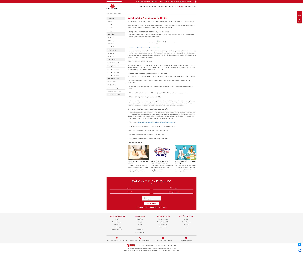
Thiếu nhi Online (163, 227)
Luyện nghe (112, 50)
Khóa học (172, 6)
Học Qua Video (112, 81)
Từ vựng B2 (111, 31)
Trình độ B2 (111, 47)
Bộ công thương (131, 245)
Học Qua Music (112, 85)
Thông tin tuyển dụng (116, 229)
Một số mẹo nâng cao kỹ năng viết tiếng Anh (138, 162)
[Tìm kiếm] (121, 1)
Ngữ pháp (111, 34)
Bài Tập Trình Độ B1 (113, 69)
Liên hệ (194, 6)
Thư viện (180, 6)
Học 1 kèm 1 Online (163, 219)
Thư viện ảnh (117, 224)
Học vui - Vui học (113, 78)
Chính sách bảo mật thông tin (145, 245)
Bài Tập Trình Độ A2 (113, 66)
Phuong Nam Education (148, 6)
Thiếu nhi (186, 227)
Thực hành (112, 59)
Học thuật (186, 224)
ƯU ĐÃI (299, 15)
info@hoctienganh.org (187, 1)
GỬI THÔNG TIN (151, 203)
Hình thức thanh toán (160, 245)
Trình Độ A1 (111, 21)
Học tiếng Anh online (163, 216)
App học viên (140, 229)
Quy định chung (172, 245)
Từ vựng (111, 18)
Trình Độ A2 (111, 24)
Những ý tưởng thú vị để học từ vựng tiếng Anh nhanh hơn (160, 162)
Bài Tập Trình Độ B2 (113, 72)
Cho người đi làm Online (163, 222)
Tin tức (187, 6)
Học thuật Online (163, 224)
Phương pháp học (117, 13)
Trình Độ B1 (111, 28)
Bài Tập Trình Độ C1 (113, 75)
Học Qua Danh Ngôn (113, 88)
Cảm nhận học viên (117, 222)
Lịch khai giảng (162, 6)
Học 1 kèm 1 (186, 219)
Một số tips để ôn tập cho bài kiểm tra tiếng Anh (185, 162)
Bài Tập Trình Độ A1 (113, 62)
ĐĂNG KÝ (299, 21)
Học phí (140, 222)
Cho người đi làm (186, 222)
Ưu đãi (140, 224)
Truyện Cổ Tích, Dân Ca (114, 91)
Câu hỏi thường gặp (117, 227)
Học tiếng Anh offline (186, 216)
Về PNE (117, 219)
